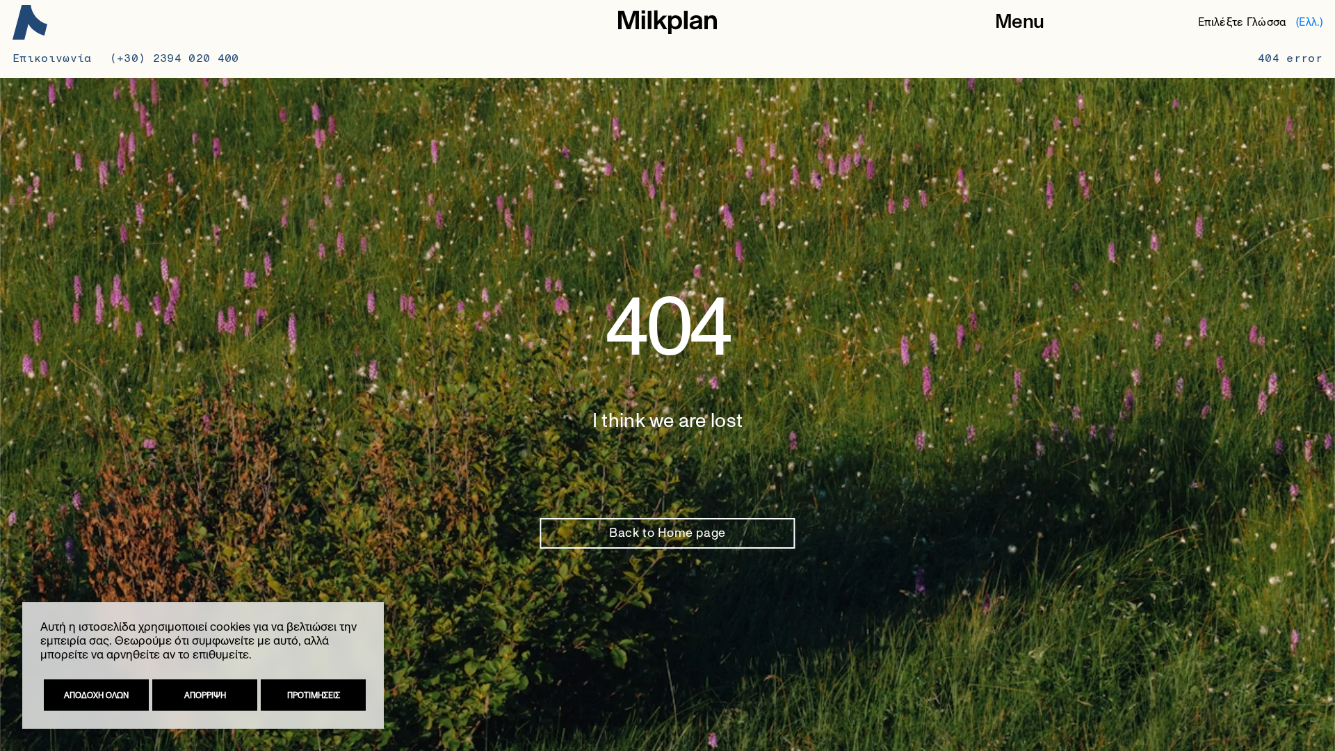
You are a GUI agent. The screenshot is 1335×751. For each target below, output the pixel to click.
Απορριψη (205, 695)
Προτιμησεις (313, 695)
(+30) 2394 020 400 (174, 58)
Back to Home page (667, 533)
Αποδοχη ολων (96, 695)
